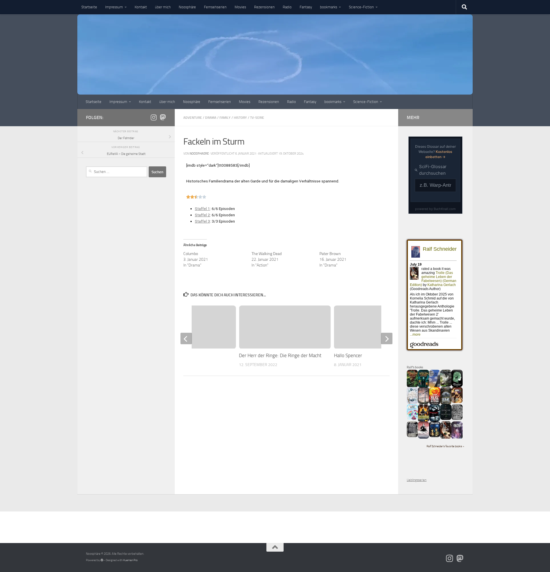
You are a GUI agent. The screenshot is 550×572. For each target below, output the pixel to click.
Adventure (192, 118)
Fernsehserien (215, 7)
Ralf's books (415, 367)
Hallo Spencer (348, 355)
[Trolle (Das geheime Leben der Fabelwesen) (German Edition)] (445, 438)
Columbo (190, 253)
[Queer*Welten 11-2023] (457, 402)
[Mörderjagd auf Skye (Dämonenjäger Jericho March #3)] (445, 404)
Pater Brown (330, 253)
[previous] (186, 338)
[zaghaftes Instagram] (153, 117)
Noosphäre (187, 7)
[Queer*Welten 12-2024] (412, 419)
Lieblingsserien (417, 480)
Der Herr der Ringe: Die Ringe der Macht (280, 355)
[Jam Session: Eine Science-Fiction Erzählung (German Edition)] (423, 421)
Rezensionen (264, 7)
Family (225, 118)
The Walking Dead (267, 253)
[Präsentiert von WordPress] (102, 560)
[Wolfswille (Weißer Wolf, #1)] (412, 436)
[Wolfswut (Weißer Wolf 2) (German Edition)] (457, 419)
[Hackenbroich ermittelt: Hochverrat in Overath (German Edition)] (423, 403)
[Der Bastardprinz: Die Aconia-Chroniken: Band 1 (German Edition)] (457, 386)
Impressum (114, 7)
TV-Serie (257, 118)
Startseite (89, 7)
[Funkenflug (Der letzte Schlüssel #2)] (412, 386)
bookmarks (328, 7)
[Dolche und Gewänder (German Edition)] (445, 419)
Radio (287, 7)
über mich (163, 7)
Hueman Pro (130, 560)
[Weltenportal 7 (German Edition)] (445, 386)
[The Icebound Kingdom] (412, 403)
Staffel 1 (202, 208)
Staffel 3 (202, 221)
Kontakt (141, 7)
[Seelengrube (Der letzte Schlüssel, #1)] (423, 386)
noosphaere (199, 153)
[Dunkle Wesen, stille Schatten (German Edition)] (423, 437)
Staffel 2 (202, 215)
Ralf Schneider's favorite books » (445, 446)
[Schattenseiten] (434, 420)
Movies (240, 7)
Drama (210, 118)
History (240, 118)
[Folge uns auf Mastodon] (162, 117)
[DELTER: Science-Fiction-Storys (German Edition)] (457, 438)
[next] (386, 338)
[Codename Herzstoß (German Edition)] (434, 404)
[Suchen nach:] (116, 171)
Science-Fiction (361, 7)
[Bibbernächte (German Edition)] (434, 436)
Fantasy (306, 7)
